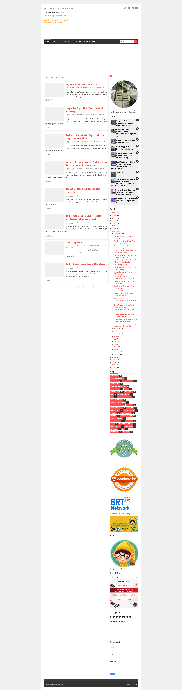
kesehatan (129, 405)
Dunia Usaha (128, 391)
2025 (114, 215)
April (116, 347)
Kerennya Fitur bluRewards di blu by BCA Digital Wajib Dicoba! (126, 201)
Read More (49, 100)
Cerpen (126, 389)
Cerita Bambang (64, 42)
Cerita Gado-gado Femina (118, 386)
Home (48, 42)
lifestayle (130, 407)
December (117, 234)
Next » (86, 286)
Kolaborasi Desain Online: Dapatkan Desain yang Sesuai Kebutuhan (85, 137)
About (46, 8)
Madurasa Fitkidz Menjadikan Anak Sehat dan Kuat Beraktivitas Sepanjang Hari (86, 163)
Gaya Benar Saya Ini (123, 394)
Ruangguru (129, 421)
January (117, 354)
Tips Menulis (77, 42)
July (115, 339)
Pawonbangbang (126, 413)
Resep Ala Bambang (116, 418)
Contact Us (53, 8)
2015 (114, 365)
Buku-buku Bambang (117, 378)
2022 (114, 223)
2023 (114, 221)
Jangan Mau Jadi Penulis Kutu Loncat (82, 84)
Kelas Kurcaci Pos (116, 405)
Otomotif (113, 413)
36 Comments (98, 114)
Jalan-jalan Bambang (124, 397)
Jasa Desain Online (70, 142)
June (116, 341)
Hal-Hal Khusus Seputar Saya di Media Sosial (85, 263)
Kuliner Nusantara (116, 407)
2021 (114, 226)
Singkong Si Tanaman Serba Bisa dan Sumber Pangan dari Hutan (124, 123)
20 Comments (97, 222)
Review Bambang (115, 421)
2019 (114, 231)
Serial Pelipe (129, 426)
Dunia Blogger (69, 223)
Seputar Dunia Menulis (126, 423)
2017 (114, 360)
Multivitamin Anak (70, 169)
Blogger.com (134, 684)
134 (81, 286)
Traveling (126, 431)
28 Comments (98, 141)
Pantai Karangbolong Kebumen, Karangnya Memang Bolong (124, 156)
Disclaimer (70, 8)
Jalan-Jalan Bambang (90, 42)
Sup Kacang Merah (74, 242)
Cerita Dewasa (69, 247)
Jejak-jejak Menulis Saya (118, 402)
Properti (113, 415)
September (118, 334)
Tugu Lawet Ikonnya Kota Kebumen (126, 291)
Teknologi (114, 429)
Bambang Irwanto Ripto (54, 12)
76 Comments (98, 168)
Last (91, 286)
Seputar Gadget (115, 426)
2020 (114, 228)
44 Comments (99, 245)
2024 (114, 218)
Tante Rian (120, 173)
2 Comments (98, 87)
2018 (114, 357)
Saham (113, 423)
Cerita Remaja (115, 389)
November (117, 328)
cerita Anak (114, 381)
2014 (114, 367)
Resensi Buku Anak (126, 415)
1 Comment (98, 195)
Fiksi (54, 42)
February (117, 352)
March (116, 349)
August (116, 336)
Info (112, 397)
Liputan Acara (115, 410)
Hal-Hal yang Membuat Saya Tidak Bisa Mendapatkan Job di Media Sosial (83, 217)
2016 (114, 362)
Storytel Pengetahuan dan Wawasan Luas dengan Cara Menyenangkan (125, 192)
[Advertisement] (103, 24)
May (115, 344)
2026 (114, 213)
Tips (123, 429)
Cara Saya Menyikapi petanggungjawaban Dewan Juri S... (125, 300)
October (117, 331)
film (112, 394)
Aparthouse (114, 375)
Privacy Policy (62, 8)
